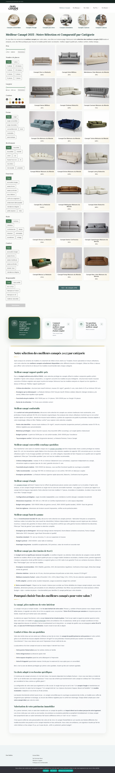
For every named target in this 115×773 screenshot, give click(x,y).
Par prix (95, 8)
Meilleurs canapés (65, 8)
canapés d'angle (22, 485)
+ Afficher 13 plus (15, 106)
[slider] (6, 49)
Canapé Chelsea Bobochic (69, 105)
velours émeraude (40, 621)
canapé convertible (56, 449)
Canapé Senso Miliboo (42, 105)
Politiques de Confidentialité (40, 762)
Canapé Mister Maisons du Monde (42, 171)
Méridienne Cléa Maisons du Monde (96, 72)
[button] (9, 62)
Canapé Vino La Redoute (42, 72)
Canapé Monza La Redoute (42, 274)
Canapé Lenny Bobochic (96, 171)
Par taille (86, 8)
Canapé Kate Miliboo (69, 72)
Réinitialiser (21, 52)
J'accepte (45, 770)
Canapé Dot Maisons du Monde (69, 138)
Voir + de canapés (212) (69, 288)
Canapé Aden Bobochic (96, 204)
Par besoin (105, 8)
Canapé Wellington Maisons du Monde (69, 205)
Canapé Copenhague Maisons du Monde (96, 240)
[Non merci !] (113, 769)
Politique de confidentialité (65, 770)
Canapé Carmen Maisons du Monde (96, 105)
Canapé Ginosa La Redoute (42, 239)
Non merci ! (53, 770)
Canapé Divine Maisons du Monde (69, 171)
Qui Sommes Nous (38, 758)
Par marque (76, 8)
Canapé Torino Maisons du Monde (96, 138)
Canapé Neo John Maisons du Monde (96, 275)
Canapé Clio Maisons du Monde (42, 138)
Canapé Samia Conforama (69, 239)
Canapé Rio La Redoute (42, 204)
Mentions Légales (37, 760)
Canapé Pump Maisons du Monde (69, 274)
